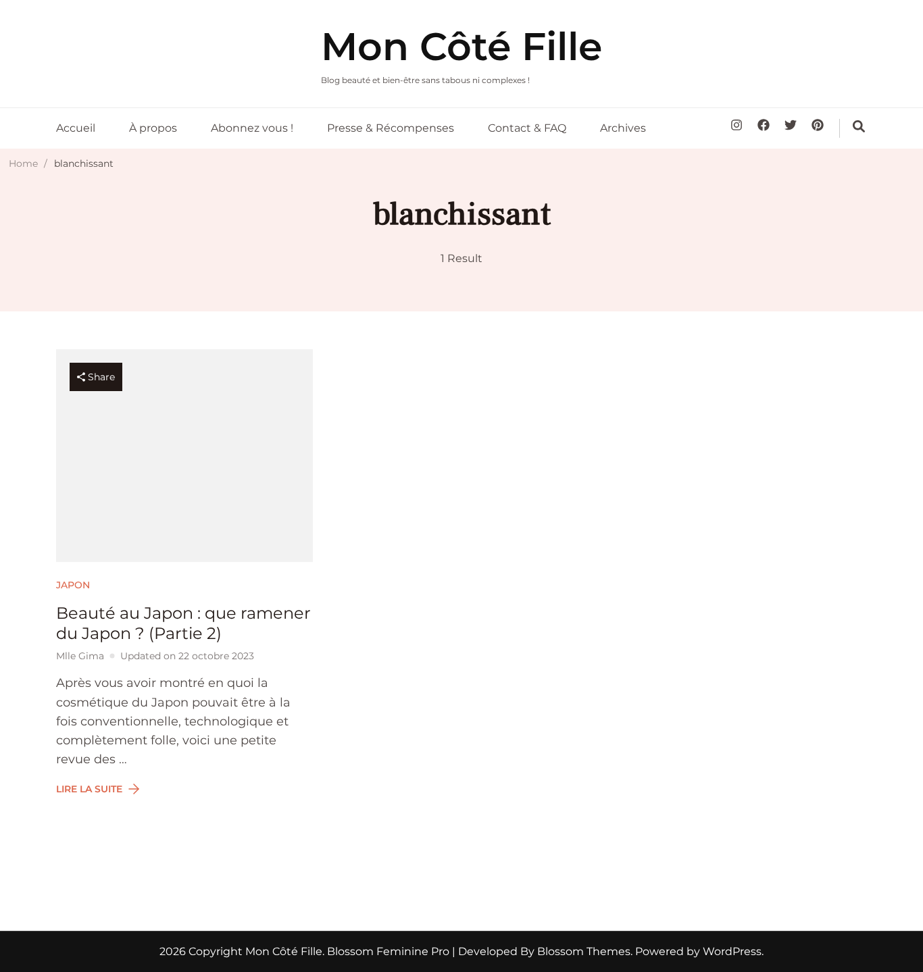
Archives (623, 128)
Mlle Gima (80, 655)
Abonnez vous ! (252, 128)
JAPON (73, 585)
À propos (153, 128)
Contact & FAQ (527, 128)
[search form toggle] (859, 126)
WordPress (732, 951)
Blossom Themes (582, 951)
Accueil (75, 128)
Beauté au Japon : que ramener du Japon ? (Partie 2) (183, 623)
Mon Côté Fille (461, 46)
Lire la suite (89, 789)
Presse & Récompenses (390, 128)
